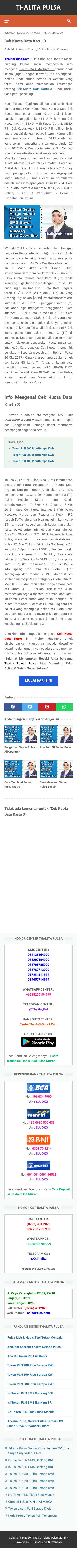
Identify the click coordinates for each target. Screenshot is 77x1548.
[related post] (20, 734)
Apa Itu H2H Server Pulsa (55, 747)
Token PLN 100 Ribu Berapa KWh (33, 461)
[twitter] (30, 707)
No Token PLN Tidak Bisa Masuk (30, 1412)
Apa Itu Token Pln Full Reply (27, 1356)
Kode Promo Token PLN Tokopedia (32, 1515)
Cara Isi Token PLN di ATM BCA (30, 1501)
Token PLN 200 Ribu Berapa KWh (33, 455)
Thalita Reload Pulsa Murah (50, 1537)
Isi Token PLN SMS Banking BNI (30, 1393)
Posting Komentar (58, 49)
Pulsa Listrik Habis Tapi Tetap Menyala (35, 1337)
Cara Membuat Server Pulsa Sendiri (53, 784)
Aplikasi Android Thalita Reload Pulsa (34, 1347)
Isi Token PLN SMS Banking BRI (30, 1402)
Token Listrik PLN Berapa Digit (29, 1508)
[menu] (6, 21)
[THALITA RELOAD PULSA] (38, 7)
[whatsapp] (64, 707)
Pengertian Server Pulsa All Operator (19, 749)
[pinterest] (47, 707)
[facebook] (13, 707)
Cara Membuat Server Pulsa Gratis (18, 784)
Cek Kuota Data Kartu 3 (35, 89)
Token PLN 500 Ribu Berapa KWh (33, 448)
